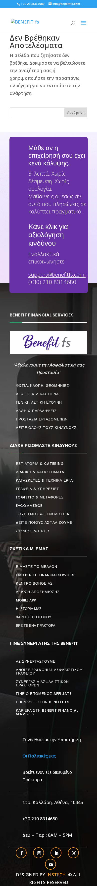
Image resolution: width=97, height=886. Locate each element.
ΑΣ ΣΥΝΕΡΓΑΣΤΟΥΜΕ (35, 661)
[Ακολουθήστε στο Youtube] (51, 865)
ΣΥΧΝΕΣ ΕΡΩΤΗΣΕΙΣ (33, 531)
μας (39, 755)
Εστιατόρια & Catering (40, 463)
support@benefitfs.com (56, 274)
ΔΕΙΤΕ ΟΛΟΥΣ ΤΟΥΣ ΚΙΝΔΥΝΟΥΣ (46, 427)
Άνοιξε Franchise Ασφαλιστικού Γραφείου (49, 671)
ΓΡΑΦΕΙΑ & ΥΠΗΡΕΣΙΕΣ (37, 488)
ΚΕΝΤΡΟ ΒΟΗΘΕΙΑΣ (34, 583)
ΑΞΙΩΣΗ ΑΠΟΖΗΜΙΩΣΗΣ (38, 591)
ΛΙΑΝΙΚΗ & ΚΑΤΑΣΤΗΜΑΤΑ (40, 471)
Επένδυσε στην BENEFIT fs (42, 702)
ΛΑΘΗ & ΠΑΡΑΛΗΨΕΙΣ (36, 410)
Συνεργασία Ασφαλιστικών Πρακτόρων (42, 683)
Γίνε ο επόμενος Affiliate (44, 693)
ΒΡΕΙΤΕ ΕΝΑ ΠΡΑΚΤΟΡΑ (35, 625)
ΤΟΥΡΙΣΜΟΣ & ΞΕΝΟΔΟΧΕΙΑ (42, 514)
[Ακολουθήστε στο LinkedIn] (56, 853)
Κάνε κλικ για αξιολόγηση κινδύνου (48, 235)
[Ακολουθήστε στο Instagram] (39, 853)
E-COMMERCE (29, 505)
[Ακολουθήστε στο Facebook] (22, 853)
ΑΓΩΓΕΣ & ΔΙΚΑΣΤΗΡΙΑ (37, 393)
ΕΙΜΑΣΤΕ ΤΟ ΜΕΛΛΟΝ (36, 566)
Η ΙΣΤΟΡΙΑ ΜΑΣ (29, 608)
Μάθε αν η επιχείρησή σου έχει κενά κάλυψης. (56, 155)
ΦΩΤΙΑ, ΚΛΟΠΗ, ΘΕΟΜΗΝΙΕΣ (42, 385)
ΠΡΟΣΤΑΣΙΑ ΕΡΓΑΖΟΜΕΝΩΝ (42, 419)
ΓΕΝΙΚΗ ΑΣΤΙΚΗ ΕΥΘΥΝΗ (39, 402)
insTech (56, 875)
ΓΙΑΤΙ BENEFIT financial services (45, 575)
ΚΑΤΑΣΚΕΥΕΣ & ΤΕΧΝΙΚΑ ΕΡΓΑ (44, 480)
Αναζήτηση (76, 112)
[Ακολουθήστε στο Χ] (74, 853)
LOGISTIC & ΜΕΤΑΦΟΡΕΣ (40, 497)
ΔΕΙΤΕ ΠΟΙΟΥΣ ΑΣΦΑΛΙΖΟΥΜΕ (44, 522)
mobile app (26, 600)
